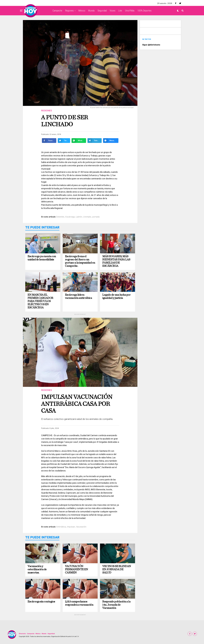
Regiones (69, 10)
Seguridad (102, 10)
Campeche (57, 10)
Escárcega (70, 217)
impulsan (71, 527)
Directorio (22, 633)
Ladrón (79, 217)
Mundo (91, 10)
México (81, 10)
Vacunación (81, 527)
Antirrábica (61, 527)
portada (96, 217)
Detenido (60, 217)
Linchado (87, 217)
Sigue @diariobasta (151, 45)
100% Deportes (144, 10)
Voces (112, 10)
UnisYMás (129, 10)
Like (120, 10)
